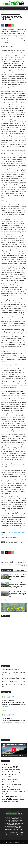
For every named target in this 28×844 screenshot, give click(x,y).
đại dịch (4, 801)
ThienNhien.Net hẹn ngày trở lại (10, 669)
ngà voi (19, 784)
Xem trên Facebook (5, 708)
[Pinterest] (9, 25)
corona (4, 774)
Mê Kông (19, 782)
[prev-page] (2, 600)
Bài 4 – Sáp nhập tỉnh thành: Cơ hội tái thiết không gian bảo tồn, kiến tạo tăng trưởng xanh (18, 585)
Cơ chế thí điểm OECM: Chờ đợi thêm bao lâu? (13, 681)
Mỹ (12, 784)
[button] (2, 8)
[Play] (3, 755)
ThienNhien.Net (10, 696)
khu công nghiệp (7, 782)
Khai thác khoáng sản (6, 779)
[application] (14, 750)
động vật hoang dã (14, 542)
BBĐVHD (6, 764)
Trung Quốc (21, 791)
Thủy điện (13, 791)
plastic (12, 786)
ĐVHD (21, 542)
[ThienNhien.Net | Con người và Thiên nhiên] (14, 3)
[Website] (21, 834)
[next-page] (5, 600)
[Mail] (14, 834)
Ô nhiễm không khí (21, 794)
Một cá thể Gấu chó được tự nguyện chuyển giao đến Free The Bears (21, 563)
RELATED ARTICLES (7, 570)
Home (2, 11)
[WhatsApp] (12, 25)
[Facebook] (2, 25)
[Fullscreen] (24, 755)
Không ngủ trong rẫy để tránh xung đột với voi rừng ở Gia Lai (7, 562)
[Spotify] (17, 834)
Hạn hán (15, 777)
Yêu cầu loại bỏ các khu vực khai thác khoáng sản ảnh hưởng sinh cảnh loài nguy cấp (17, 577)
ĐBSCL (3, 799)
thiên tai (5, 791)
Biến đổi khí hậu (7, 767)
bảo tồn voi (8, 542)
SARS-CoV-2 (13, 789)
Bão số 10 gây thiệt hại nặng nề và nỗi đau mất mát (13, 685)
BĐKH (15, 767)
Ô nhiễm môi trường (10, 796)
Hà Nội (10, 777)
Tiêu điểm (7, 11)
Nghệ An (15, 784)
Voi (8, 543)
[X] (6, 25)
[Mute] (22, 755)
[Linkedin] (10, 834)
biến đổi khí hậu (16, 765)
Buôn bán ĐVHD (14, 11)
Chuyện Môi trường (16, 14)
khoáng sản (15, 779)
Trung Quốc (5, 794)
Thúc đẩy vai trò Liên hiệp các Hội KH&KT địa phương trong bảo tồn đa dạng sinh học (13, 673)
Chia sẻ (4, 710)
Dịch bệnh (4, 777)
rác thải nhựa (5, 789)
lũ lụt (14, 782)
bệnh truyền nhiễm (8, 772)
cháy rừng (17, 772)
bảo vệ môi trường (7, 769)
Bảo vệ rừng (16, 769)
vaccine (11, 794)
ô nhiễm (22, 796)
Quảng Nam (17, 786)
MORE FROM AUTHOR (19, 570)
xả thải (15, 794)
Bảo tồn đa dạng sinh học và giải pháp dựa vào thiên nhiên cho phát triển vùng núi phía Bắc (13, 677)
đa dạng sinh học (19, 799)
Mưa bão (4, 784)
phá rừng (6, 786)
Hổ (18, 777)
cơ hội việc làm (20, 774)
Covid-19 (12, 774)
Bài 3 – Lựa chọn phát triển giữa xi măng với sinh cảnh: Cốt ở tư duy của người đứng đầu (17, 594)
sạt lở (18, 789)
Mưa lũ (8, 784)
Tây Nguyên (4, 543)
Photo (6, 706)
